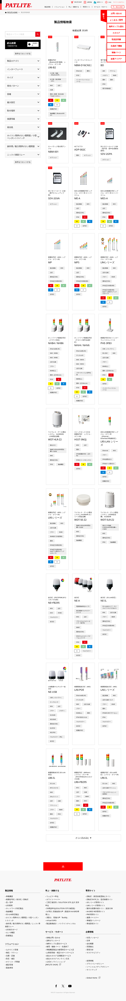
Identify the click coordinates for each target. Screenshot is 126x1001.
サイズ (10, 77)
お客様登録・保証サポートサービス (60, 952)
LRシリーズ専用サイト (95, 902)
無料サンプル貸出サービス (56, 943)
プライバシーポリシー (95, 963)
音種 (9, 94)
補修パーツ (116, 52)
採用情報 (90, 961)
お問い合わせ (116, 13)
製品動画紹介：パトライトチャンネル (61, 923)
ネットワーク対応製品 (14, 908)
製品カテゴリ (13, 60)
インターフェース (15, 69)
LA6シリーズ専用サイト (96, 905)
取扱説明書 (116, 39)
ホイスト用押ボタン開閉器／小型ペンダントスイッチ (22, 136)
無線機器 (9, 911)
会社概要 (90, 943)
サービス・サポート (100, 7)
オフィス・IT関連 (13, 961)
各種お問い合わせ (53, 937)
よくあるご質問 (116, 20)
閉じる (103, 14)
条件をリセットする (23, 53)
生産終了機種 (116, 46)
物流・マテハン (12, 952)
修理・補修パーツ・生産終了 (57, 946)
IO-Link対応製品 (12, 914)
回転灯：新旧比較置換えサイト (99, 896)
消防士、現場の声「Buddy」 (57, 917)
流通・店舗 (10, 955)
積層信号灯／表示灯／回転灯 (17, 899)
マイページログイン (118, 2)
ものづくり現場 (12, 949)
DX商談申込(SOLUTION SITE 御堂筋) (60, 908)
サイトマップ (92, 969)
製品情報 (47, 7)
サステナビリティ (93, 952)
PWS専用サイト (93, 914)
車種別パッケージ (93, 920)
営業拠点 (90, 946)
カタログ (116, 33)
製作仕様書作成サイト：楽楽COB (100, 908)
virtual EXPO (51, 920)
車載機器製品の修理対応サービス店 (60, 949)
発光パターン (13, 85)
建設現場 (9, 964)
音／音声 (9, 902)
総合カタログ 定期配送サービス (58, 955)
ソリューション (59, 7)
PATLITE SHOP (78, 2)
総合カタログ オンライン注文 (57, 958)
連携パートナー (93, 917)
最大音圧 (11, 102)
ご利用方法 (35, 44)
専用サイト (86, 7)
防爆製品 (9, 935)
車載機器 (9, 896)
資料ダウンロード (53, 940)
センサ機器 (10, 932)
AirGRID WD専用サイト (96, 911)
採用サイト (100, 2)
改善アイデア (116, 59)
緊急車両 (9, 968)
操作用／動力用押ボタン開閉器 (21, 146)
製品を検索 (119, 7)
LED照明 (9, 905)
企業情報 (89, 2)
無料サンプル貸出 (116, 26)
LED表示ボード (12, 929)
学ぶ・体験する (74, 7)
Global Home (92, 978)
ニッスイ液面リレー (16, 154)
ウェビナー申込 (52, 896)
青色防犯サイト (93, 923)
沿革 (88, 940)
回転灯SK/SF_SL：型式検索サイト (100, 899)
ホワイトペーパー (53, 899)
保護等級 (11, 118)
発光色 (10, 127)
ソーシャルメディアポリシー (98, 967)
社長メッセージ (93, 937)
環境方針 (90, 949)
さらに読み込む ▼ (83, 837)
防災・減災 (10, 958)
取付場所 (11, 110)
